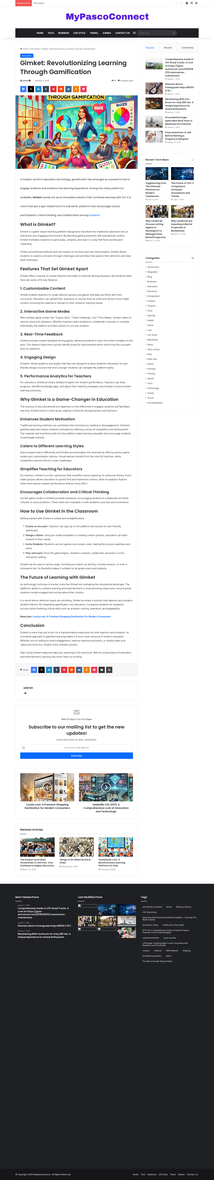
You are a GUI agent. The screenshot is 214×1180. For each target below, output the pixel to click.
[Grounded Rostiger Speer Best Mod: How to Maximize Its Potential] (154, 122)
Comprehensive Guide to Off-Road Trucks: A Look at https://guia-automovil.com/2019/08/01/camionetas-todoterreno (179, 67)
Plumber (151, 369)
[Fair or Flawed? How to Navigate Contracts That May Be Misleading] (126, 933)
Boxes (169, 907)
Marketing (152, 339)
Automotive (153, 267)
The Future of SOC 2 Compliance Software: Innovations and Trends (66, 3)
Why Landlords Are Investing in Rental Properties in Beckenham (181, 225)
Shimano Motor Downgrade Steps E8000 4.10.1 (179, 87)
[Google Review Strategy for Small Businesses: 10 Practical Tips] (87, 909)
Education (35, 49)
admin (25, 80)
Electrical (152, 291)
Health (150, 320)
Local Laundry (169, 938)
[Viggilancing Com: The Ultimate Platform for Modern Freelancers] (157, 173)
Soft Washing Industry (151, 956)
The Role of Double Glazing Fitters (157, 961)
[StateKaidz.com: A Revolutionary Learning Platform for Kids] (116, 847)
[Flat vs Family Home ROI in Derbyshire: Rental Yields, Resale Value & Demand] (107, 1045)
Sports (150, 378)
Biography (152, 272)
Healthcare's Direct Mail (173, 925)
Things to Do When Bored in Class (75, 861)
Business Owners (183, 907)
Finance (151, 306)
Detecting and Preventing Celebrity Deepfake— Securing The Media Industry (169, 918)
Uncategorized (154, 402)
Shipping (186, 950)
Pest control (153, 349)
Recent (168, 47)
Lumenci (146, 950)
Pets (149, 354)
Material (158, 950)
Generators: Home (150, 925)
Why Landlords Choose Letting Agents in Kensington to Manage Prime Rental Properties (156, 229)
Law (149, 330)
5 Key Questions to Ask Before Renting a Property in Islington (178, 136)
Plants (150, 364)
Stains (168, 956)
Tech (51, 33)
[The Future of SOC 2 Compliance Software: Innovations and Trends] (182, 173)
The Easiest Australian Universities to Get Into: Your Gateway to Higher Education (37, 862)
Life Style (79, 33)
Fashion (151, 301)
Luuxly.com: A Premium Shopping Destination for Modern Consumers (72, 616)
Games (107, 33)
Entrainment (153, 296)
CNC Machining (149, 912)
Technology (153, 388)
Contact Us (122, 33)
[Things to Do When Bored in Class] (76, 847)
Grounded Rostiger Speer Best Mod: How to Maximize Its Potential (178, 121)
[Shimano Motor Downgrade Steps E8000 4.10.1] (154, 88)
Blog (149, 276)
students (94, 215)
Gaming (151, 315)
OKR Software (172, 950)
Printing (151, 373)
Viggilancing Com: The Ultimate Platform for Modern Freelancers (156, 190)
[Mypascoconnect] (107, 17)
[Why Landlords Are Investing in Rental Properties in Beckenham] (182, 211)
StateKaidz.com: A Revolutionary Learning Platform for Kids (112, 862)
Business (63, 33)
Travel (94, 33)
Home (40, 33)
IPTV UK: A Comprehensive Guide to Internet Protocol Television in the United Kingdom (165, 931)
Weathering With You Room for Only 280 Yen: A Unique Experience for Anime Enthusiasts (179, 104)
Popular (150, 47)
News (150, 344)
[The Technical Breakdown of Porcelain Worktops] (126, 921)
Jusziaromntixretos (150, 938)
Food (149, 310)
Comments (188, 47)
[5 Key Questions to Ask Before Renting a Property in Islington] (154, 137)
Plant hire (152, 359)
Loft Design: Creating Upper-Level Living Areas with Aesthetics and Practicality (165, 944)
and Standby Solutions (152, 907)
